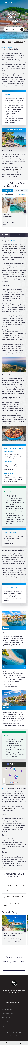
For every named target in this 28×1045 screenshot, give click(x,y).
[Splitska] (14, 708)
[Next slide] (25, 205)
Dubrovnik (20, 247)
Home (3, 42)
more (15, 580)
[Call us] (7, 1043)
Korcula (8, 580)
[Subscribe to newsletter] (23, 968)
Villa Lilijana (8, 216)
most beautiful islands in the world (15, 250)
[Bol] (14, 668)
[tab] (7, 190)
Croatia (9, 42)
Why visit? (5, 235)
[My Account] (22, 2)
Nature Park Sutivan (14, 456)
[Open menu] (25, 2)
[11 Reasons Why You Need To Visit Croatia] (14, 930)
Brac (3, 43)
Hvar (9, 247)
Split (13, 247)
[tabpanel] (14, 212)
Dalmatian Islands (18, 42)
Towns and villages (17, 235)
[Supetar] (14, 629)
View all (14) (22, 194)
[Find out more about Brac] (14, 137)
